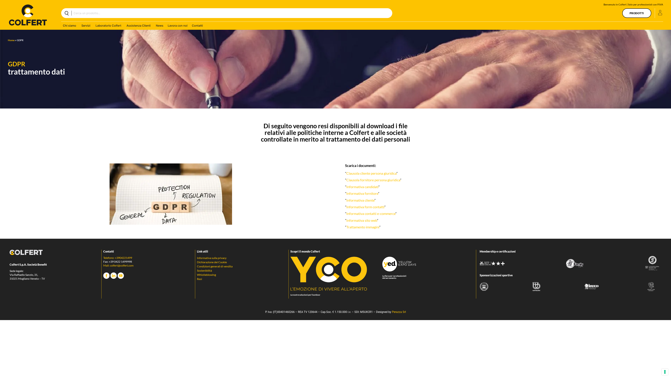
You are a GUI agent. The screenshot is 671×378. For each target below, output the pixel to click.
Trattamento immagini (362, 227)
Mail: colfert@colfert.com (118, 265)
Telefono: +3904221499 (117, 257)
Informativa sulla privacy (211, 258)
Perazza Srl (399, 312)
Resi (199, 279)
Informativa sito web (361, 220)
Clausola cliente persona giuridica (371, 173)
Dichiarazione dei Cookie (212, 262)
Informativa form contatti (365, 207)
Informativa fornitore (362, 193)
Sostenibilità (204, 270)
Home (11, 40)
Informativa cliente (360, 200)
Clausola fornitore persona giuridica (373, 180)
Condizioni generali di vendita (215, 266)
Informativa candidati (362, 187)
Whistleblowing (206, 274)
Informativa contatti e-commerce (370, 213)
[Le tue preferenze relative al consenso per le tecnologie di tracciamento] (665, 372)
